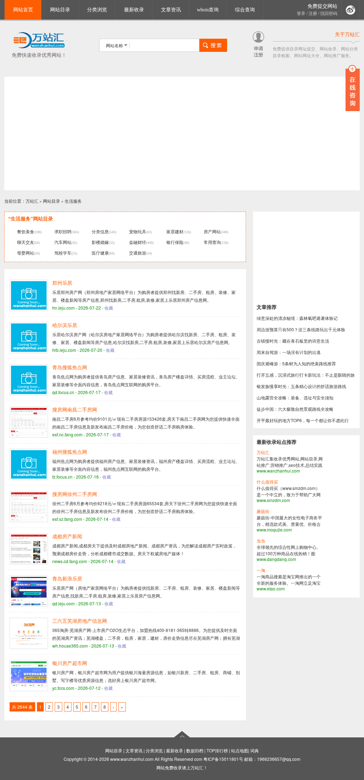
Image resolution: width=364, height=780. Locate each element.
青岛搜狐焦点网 (69, 367)
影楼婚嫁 (100, 242)
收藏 (109, 308)
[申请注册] (258, 55)
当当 (261, 541)
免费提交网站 (322, 6)
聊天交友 (25, 242)
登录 (301, 13)
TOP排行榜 (217, 750)
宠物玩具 (137, 231)
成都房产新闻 (67, 536)
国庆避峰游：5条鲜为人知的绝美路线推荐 (296, 363)
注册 (313, 13)
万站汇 (32, 201)
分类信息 (100, 231)
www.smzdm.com (273, 500)
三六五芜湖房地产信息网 (79, 621)
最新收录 (134, 9)
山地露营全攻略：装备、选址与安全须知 (295, 397)
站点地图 (239, 750)
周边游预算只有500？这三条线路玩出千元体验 (301, 329)
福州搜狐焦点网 (69, 452)
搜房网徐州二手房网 (74, 494)
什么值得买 (267, 482)
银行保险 (174, 242)
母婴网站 (25, 253)
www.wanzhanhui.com (278, 471)
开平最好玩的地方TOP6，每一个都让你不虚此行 (303, 420)
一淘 (261, 570)
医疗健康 (100, 253)
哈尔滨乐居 (64, 325)
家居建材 (174, 231)
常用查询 (212, 242)
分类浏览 (97, 9)
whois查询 (208, 9)
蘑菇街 (263, 511)
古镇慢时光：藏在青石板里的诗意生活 (293, 341)
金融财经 (137, 242)
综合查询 (245, 9)
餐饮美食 (25, 231)
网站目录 (60, 9)
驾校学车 (62, 253)
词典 (254, 750)
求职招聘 (62, 231)
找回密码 (328, 13)
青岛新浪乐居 (67, 579)
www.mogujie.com (274, 530)
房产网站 (212, 231)
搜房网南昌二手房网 (74, 410)
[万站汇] (39, 47)
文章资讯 (171, 9)
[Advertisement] (182, 133)
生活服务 (73, 201)
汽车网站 (62, 242)
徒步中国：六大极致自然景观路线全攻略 (295, 409)
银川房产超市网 (69, 663)
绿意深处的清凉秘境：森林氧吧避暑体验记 (297, 318)
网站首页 (23, 9)
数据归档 (194, 750)
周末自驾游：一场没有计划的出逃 (289, 352)
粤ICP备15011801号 (223, 759)
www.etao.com (271, 588)
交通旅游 (137, 253)
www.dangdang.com (276, 559)
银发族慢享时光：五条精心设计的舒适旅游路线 (301, 386)
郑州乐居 (62, 283)
